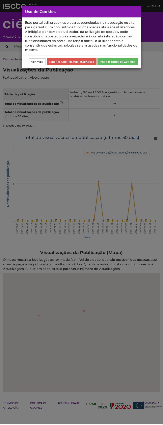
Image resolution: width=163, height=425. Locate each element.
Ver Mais (37, 62)
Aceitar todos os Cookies (117, 62)
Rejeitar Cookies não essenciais (71, 62)
